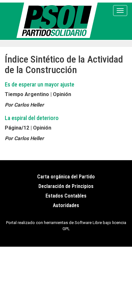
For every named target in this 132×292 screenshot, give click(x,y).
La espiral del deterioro (32, 118)
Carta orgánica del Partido (66, 177)
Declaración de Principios (66, 186)
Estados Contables (66, 196)
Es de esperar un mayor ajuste (39, 84)
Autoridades (66, 205)
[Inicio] (58, 20)
